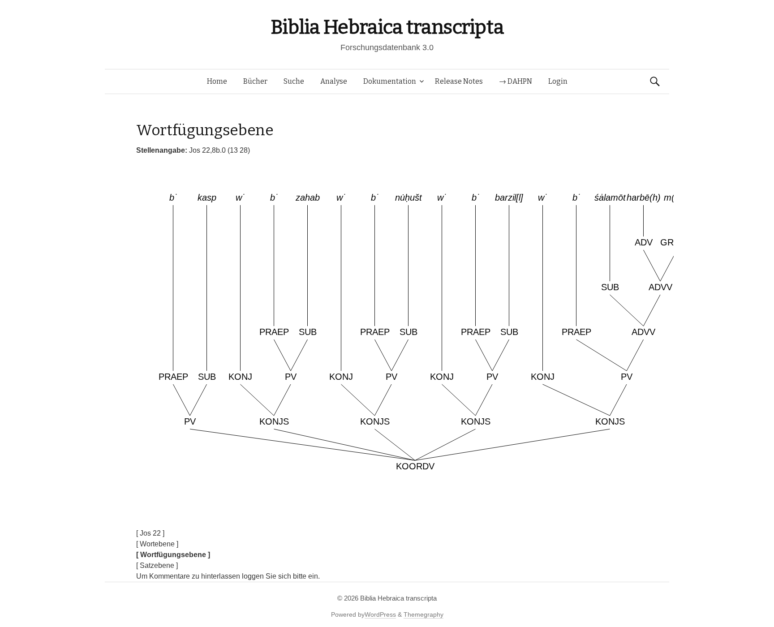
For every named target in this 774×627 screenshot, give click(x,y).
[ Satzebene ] (157, 565)
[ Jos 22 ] (150, 533)
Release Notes (459, 81)
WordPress (380, 614)
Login (558, 81)
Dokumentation (389, 81)
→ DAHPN (515, 81)
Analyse (333, 81)
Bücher (255, 81)
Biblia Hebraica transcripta (387, 27)
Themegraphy (423, 614)
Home (217, 81)
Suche (294, 81)
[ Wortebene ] (157, 544)
